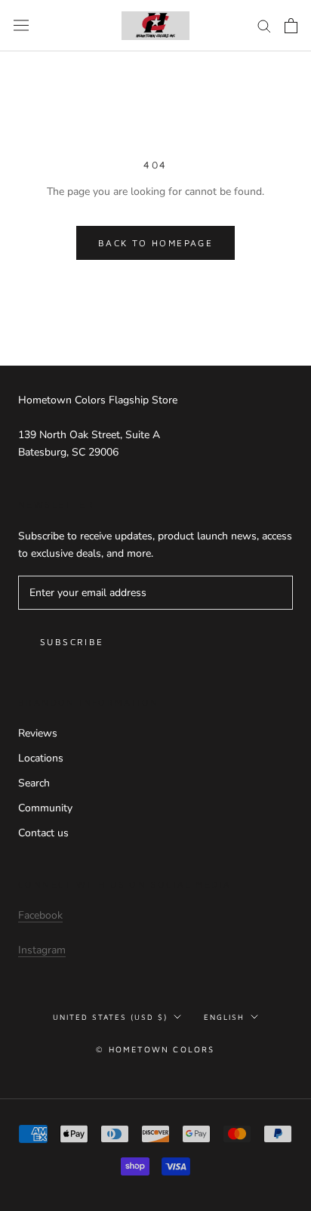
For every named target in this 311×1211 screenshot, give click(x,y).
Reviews (37, 733)
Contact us (43, 833)
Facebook (40, 915)
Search (34, 783)
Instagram (42, 950)
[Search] (264, 25)
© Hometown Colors (155, 1049)
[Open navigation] (21, 25)
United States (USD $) (110, 1016)
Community (45, 808)
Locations (40, 758)
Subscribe (72, 641)
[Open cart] (291, 25)
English (224, 1016)
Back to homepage (155, 243)
